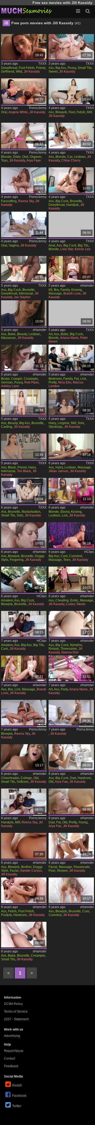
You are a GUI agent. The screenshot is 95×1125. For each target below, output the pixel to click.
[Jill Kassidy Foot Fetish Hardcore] (24, 890)
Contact (9, 1058)
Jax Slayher (22, 297)
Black (12, 467)
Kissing (76, 290)
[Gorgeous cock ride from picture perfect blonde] (71, 712)
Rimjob (54, 649)
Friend (40, 68)
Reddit (17, 1085)
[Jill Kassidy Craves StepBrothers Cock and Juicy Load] (24, 845)
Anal (52, 245)
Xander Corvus (31, 870)
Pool (52, 870)
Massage (55, 293)
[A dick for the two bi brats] (24, 180)
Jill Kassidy (32, 71)
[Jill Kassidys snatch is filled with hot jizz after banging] (24, 934)
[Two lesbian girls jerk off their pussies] (24, 224)
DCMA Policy (13, 1004)
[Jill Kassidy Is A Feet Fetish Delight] (71, 91)
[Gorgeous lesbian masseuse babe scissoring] (24, 313)
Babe (12, 334)
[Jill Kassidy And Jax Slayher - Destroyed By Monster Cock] (24, 269)
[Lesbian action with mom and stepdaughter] (24, 91)
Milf (89, 112)
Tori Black (24, 471)
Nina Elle (64, 382)
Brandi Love (72, 293)
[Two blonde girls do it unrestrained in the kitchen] (24, 135)
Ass (51, 68)
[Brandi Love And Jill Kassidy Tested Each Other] (71, 269)
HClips (89, 552)
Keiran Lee (83, 249)
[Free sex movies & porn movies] (26, 10)
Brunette (76, 201)
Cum (64, 556)
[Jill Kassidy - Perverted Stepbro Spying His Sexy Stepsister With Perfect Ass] (71, 180)
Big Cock (61, 201)
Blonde (6, 157)
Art (51, 334)
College (26, 778)
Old (36, 778)
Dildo (17, 157)
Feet (72, 112)
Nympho (76, 645)
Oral (4, 112)
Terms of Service (16, 1011)
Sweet (53, 71)
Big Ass (60, 68)
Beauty (22, 334)
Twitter (16, 1106)
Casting (6, 427)
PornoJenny (37, 108)
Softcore (22, 782)
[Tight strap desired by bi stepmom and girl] (24, 712)
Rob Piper (31, 382)
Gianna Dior (70, 652)
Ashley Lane (10, 386)
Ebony (64, 512)
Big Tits (83, 245)
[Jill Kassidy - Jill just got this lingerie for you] (71, 402)
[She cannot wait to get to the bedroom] (71, 357)
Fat (76, 379)
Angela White (18, 112)
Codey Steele (76, 604)
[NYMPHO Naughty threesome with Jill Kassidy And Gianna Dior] (71, 624)
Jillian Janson (58, 471)
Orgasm (35, 157)
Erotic (74, 600)
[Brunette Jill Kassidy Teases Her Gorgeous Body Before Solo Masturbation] (24, 491)
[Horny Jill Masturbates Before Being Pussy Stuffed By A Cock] (24, 535)
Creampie (31, 379)
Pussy (72, 68)
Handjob (72, 205)
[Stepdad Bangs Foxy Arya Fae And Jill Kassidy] (71, 757)
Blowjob (61, 112)
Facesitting (9, 201)
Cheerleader (10, 778)
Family (65, 290)
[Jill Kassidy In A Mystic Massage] (71, 535)
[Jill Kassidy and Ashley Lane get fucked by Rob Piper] (24, 357)
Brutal (5, 379)
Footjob (6, 915)
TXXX (42, 63)
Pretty (52, 382)
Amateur (7, 600)
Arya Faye (33, 160)
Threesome (68, 649)
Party (64, 689)
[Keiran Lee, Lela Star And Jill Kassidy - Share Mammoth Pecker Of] (71, 224)
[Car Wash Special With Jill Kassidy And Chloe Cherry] (71, 135)
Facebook (19, 1096)
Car (69, 157)
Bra (56, 290)
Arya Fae (61, 782)
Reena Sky (26, 201)
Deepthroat (9, 68)
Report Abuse (13, 1051)
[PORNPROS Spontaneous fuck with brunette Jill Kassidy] (71, 890)
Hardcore (84, 778)
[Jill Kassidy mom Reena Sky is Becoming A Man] (24, 624)
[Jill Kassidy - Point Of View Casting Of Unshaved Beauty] (24, 402)
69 (50, 290)
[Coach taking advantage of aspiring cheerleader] (24, 757)
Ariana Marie (69, 338)
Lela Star (66, 249)
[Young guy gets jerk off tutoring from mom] (24, 801)
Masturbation (31, 512)
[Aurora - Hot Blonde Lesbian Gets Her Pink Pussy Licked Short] (71, 491)
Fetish (81, 112)
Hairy (52, 423)
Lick (83, 379)
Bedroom (55, 379)
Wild (19, 71)
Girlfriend (7, 71)
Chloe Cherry (70, 160)
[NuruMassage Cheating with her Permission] (71, 579)
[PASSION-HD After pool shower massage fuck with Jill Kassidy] (71, 845)
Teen (66, 560)
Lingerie (63, 423)
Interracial (26, 293)
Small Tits (85, 68)
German (7, 382)
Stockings (56, 427)
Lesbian (80, 157)
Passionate (82, 867)
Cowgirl (16, 379)
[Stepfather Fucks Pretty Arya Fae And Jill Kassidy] (71, 801)
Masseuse (8, 338)
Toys (4, 160)
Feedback (11, 1066)
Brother (26, 867)
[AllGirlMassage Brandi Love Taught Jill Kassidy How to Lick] (24, 668)
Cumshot (75, 556)
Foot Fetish (27, 68)
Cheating (62, 600)
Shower (62, 870)
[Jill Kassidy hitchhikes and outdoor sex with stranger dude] (24, 579)
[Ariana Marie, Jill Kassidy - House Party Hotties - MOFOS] (71, 668)
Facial (14, 870)
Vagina (14, 245)
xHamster (87, 285)
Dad (73, 778)
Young (83, 822)
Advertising (12, 1036)
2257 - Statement (16, 1019)
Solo (81, 423)
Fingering (16, 560)
